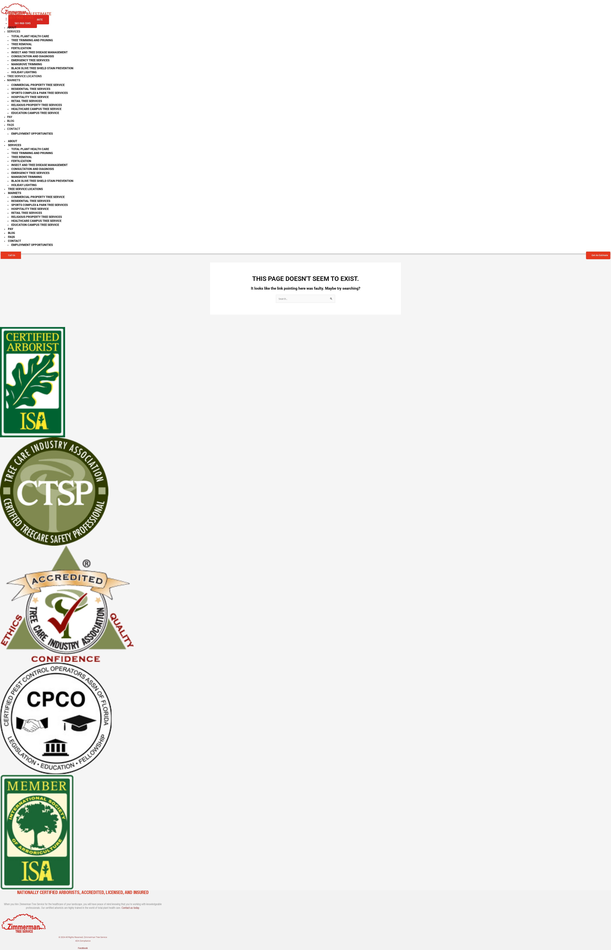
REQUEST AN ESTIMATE (29, 14)
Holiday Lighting (24, 72)
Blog (10, 121)
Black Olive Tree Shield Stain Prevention (42, 68)
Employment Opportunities (32, 133)
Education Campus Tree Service (35, 113)
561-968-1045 (23, 23)
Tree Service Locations (24, 76)
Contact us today (130, 908)
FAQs (10, 125)
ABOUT (11, 27)
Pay (9, 117)
